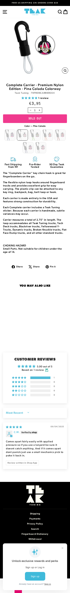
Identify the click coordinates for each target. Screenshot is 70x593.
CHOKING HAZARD (14, 245)
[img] (14, 427)
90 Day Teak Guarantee (56, 165)
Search (35, 529)
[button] (30, 98)
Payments (35, 519)
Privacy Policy (35, 524)
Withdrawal (35, 539)
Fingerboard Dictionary (35, 534)
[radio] (9, 135)
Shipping (35, 514)
